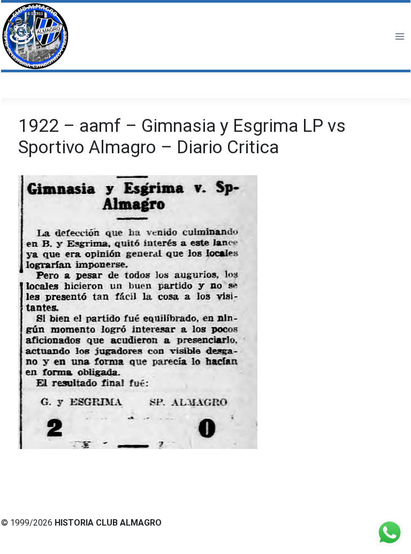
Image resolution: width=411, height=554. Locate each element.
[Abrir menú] (399, 36)
